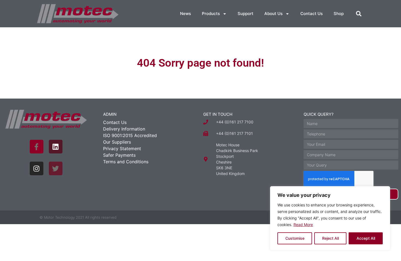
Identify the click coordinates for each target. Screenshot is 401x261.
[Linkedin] (55, 146)
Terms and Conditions (125, 161)
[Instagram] (36, 168)
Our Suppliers (117, 142)
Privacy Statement (122, 148)
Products (211, 13)
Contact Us (311, 13)
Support (245, 13)
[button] (358, 13)
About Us (273, 13)
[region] (330, 218)
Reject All (330, 238)
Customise (294, 238)
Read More (303, 224)
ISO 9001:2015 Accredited (130, 135)
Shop (339, 13)
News (185, 13)
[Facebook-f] (36, 146)
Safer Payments (119, 155)
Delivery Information (124, 129)
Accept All (366, 238)
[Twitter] (55, 168)
